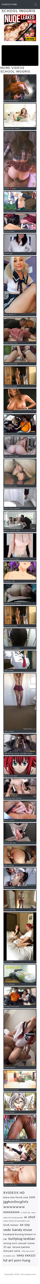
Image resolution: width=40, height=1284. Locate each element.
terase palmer (21, 1247)
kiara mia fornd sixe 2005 (19, 1197)
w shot (29, 1217)
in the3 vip (25, 1212)
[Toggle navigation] (35, 4)
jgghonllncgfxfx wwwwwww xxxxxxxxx (15, 1206)
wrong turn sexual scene (19, 1243)
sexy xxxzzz (26, 1255)
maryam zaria (11, 1251)
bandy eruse (22, 1230)
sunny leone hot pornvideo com (16, 1221)
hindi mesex (10, 1225)
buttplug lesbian (22, 1238)
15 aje (7, 1247)
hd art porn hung (16, 1260)
